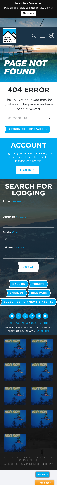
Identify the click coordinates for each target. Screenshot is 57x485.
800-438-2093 (18, 323)
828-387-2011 (39, 323)
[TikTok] (32, 316)
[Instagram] (25, 316)
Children (14, 247)
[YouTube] (45, 316)
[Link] (42, 36)
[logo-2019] (10, 35)
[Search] (49, 118)
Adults (12, 232)
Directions (43, 330)
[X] (18, 316)
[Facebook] (12, 316)
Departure (15, 216)
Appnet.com (32, 464)
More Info (28, 13)
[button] (34, 36)
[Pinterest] (38, 316)
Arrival (12, 201)
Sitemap (47, 464)
